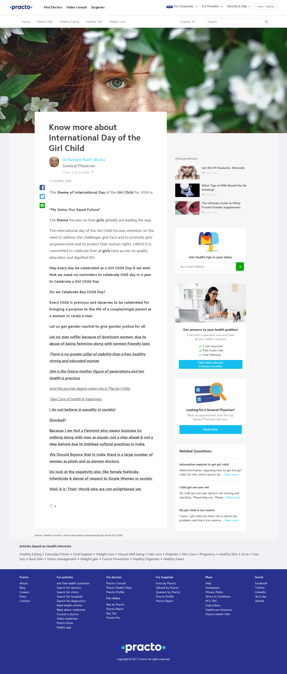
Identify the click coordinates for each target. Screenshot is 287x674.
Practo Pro (113, 618)
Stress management (61, 559)
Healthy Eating (30, 554)
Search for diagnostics (71, 601)
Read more (231, 474)
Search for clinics (68, 592)
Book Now (210, 429)
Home (26, 22)
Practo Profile (115, 592)
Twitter (260, 588)
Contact (25, 601)
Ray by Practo (115, 604)
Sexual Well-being (131, 554)
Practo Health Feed (118, 588)
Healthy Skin (228, 554)
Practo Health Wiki (217, 614)
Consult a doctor (68, 614)
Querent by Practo (168, 592)
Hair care (155, 554)
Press (23, 596)
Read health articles (69, 605)
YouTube (260, 596)
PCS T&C (211, 601)
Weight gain (89, 559)
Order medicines (67, 618)
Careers (24, 592)
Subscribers (212, 605)
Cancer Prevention (115, 559)
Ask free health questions (73, 583)
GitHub (259, 601)
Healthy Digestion (146, 559)
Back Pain (36, 559)
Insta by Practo (166, 583)
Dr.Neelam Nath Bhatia (84, 159)
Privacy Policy (214, 592)
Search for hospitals (70, 596)
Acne (245, 554)
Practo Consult (116, 583)
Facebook (261, 583)
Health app (64, 627)
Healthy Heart (173, 559)
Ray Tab (111, 613)
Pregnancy (207, 554)
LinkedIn (260, 592)
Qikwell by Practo (167, 588)
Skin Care (189, 554)
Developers (212, 588)
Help (208, 583)
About (24, 583)
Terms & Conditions (218, 596)
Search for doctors (69, 588)
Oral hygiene (83, 554)
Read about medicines (71, 610)
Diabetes (171, 554)
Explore (185, 22)
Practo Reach (115, 609)
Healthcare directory (218, 610)
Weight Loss (105, 554)
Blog (22, 588)
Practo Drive (65, 623)
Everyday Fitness (57, 554)
